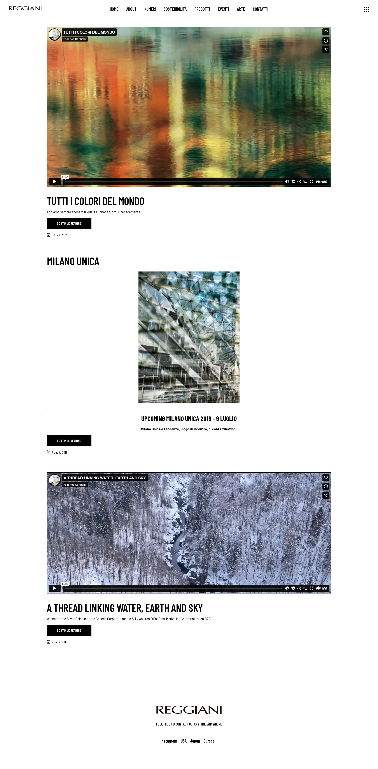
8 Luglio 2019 (60, 235)
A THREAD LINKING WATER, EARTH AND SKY (125, 607)
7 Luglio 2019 (59, 452)
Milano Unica (73, 260)
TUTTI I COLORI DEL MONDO (95, 200)
